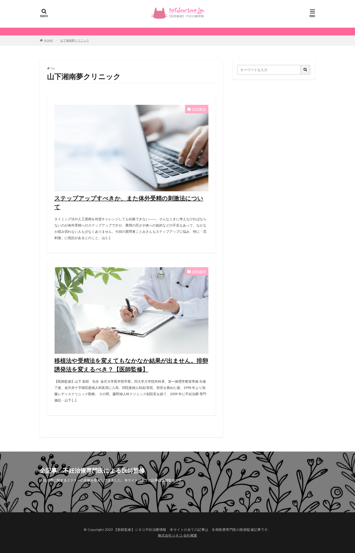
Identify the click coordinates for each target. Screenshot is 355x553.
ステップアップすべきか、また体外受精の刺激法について (128, 202)
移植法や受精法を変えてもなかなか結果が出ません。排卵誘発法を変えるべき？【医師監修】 (131, 365)
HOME (48, 40)
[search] (305, 70)
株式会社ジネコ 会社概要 (177, 535)
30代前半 (199, 109)
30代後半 (199, 271)
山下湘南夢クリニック (74, 40)
